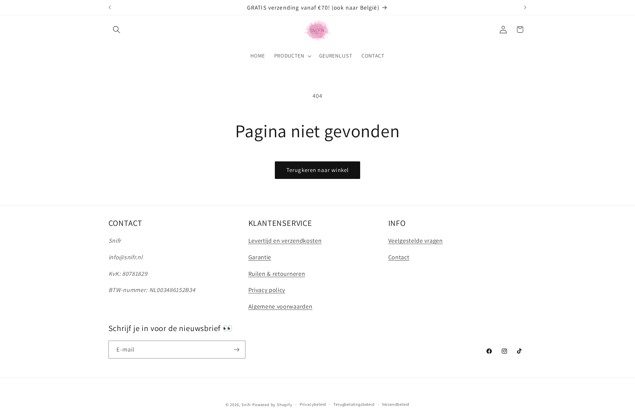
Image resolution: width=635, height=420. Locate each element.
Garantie (260, 257)
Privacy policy (266, 290)
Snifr (246, 404)
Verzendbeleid (395, 404)
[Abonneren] (236, 349)
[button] (116, 29)
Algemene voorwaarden (280, 306)
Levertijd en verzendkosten (285, 241)
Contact (398, 257)
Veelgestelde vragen (415, 241)
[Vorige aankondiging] (110, 7)
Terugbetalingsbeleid (353, 404)
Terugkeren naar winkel (317, 170)
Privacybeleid (313, 404)
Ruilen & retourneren (276, 273)
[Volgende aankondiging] (525, 7)
